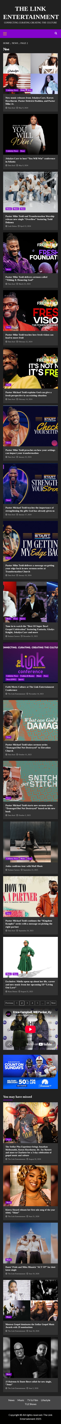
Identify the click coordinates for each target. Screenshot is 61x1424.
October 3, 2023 (25, 815)
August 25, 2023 (27, 991)
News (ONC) (11, 679)
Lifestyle (45, 1400)
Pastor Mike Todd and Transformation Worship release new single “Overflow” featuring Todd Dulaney (29, 219)
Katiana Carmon (14, 636)
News (29, 90)
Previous (9, 1003)
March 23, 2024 (24, 284)
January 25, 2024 (25, 457)
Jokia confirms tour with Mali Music (24, 866)
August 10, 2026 (35, 1159)
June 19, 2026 (34, 1274)
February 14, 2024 (25, 399)
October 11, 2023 (25, 754)
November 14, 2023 (36, 694)
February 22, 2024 (25, 342)
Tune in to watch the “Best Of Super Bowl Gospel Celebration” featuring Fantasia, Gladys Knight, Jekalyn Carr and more (29, 629)
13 (48, 1003)
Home (8, 209)
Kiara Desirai (12, 991)
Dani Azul (11, 108)
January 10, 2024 (25, 575)
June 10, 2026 (34, 1331)
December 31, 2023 (30, 636)
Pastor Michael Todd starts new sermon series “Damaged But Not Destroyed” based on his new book (30, 808)
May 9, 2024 (23, 108)
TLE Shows (30, 1404)
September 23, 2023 (30, 870)
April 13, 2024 (25, 226)
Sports (22, 619)
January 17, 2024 (25, 515)
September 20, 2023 (26, 931)
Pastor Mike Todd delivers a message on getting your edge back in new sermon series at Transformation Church (29, 568)
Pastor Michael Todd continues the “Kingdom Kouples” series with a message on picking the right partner (28, 923)
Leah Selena (12, 226)
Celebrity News (12, 90)
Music (22, 90)
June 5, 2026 (33, 1388)
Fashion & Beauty (27, 676)
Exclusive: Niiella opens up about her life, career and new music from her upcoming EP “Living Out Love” (30, 984)
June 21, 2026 (34, 1216)
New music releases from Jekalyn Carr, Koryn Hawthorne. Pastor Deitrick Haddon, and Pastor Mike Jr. (30, 101)
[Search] (56, 33)
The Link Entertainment (16, 694)
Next (53, 1003)
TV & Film (32, 1400)
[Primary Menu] (6, 33)
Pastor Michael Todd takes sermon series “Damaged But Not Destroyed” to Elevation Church (28, 747)
